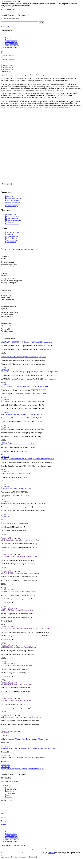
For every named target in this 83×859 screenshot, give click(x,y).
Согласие (51, 853)
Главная (8, 38)
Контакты (8, 797)
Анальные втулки (11, 236)
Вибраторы (9, 196)
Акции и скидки (11, 42)
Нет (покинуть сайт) (8, 9)
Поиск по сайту (11, 47)
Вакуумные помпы (12, 224)
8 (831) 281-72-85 (7, 26)
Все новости (5, 767)
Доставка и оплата (12, 46)
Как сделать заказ (11, 44)
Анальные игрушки (12, 204)
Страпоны (9, 234)
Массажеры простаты (13, 220)
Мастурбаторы (10, 214)
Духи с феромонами (12, 200)
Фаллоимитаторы (11, 206)
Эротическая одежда (12, 202)
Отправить (32, 857)
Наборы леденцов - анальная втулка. (43, 748)
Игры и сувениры (11, 240)
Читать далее (6, 184)
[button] (4, 71)
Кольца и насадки (11, 218)
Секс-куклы (9, 222)
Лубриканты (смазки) (13, 232)
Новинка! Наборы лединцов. (35, 757)
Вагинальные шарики (13, 198)
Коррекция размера (12, 216)
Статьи (7, 787)
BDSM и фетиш (11, 238)
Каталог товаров (11, 40)
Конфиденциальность (36, 769)
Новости (8, 785)
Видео (7, 795)
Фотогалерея (10, 793)
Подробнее (5, 355)
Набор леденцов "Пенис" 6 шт (37, 739)
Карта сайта (9, 791)
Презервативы (10, 242)
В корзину (13, 590)
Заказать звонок (7, 30)
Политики (14, 857)
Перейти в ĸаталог (8, 55)
